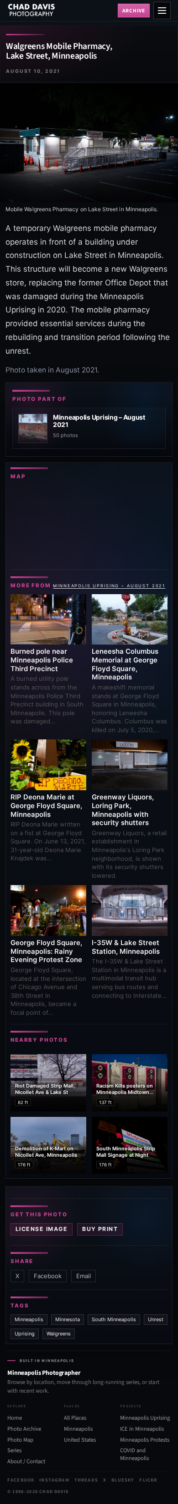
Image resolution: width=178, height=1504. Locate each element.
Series (14, 1451)
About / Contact (26, 1461)
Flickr (148, 1480)
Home (14, 1418)
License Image (42, 1228)
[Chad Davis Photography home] (60, 10)
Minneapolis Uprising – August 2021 (109, 585)
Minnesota (67, 1319)
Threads (86, 1480)
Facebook (48, 1276)
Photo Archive (24, 1429)
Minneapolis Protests (144, 1440)
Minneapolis (29, 1319)
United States (80, 1440)
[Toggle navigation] (162, 10)
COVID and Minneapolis (134, 1454)
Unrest (155, 1319)
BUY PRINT (100, 1228)
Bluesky (122, 1480)
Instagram (54, 1480)
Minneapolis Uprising (145, 1418)
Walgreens (59, 1333)
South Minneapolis (114, 1319)
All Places (75, 1418)
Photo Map (20, 1440)
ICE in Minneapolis (142, 1429)
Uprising (25, 1333)
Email (83, 1276)
